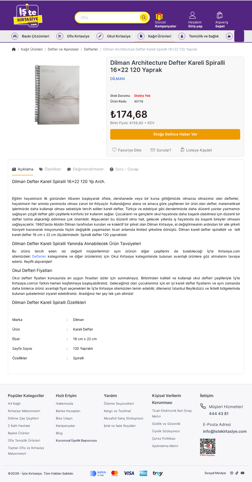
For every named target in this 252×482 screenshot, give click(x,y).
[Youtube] (242, 473)
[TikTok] (237, 473)
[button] (199, 15)
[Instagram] (231, 473)
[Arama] (144, 17)
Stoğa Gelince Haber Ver (175, 134)
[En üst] (14, 49)
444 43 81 (219, 413)
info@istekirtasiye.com (225, 431)
